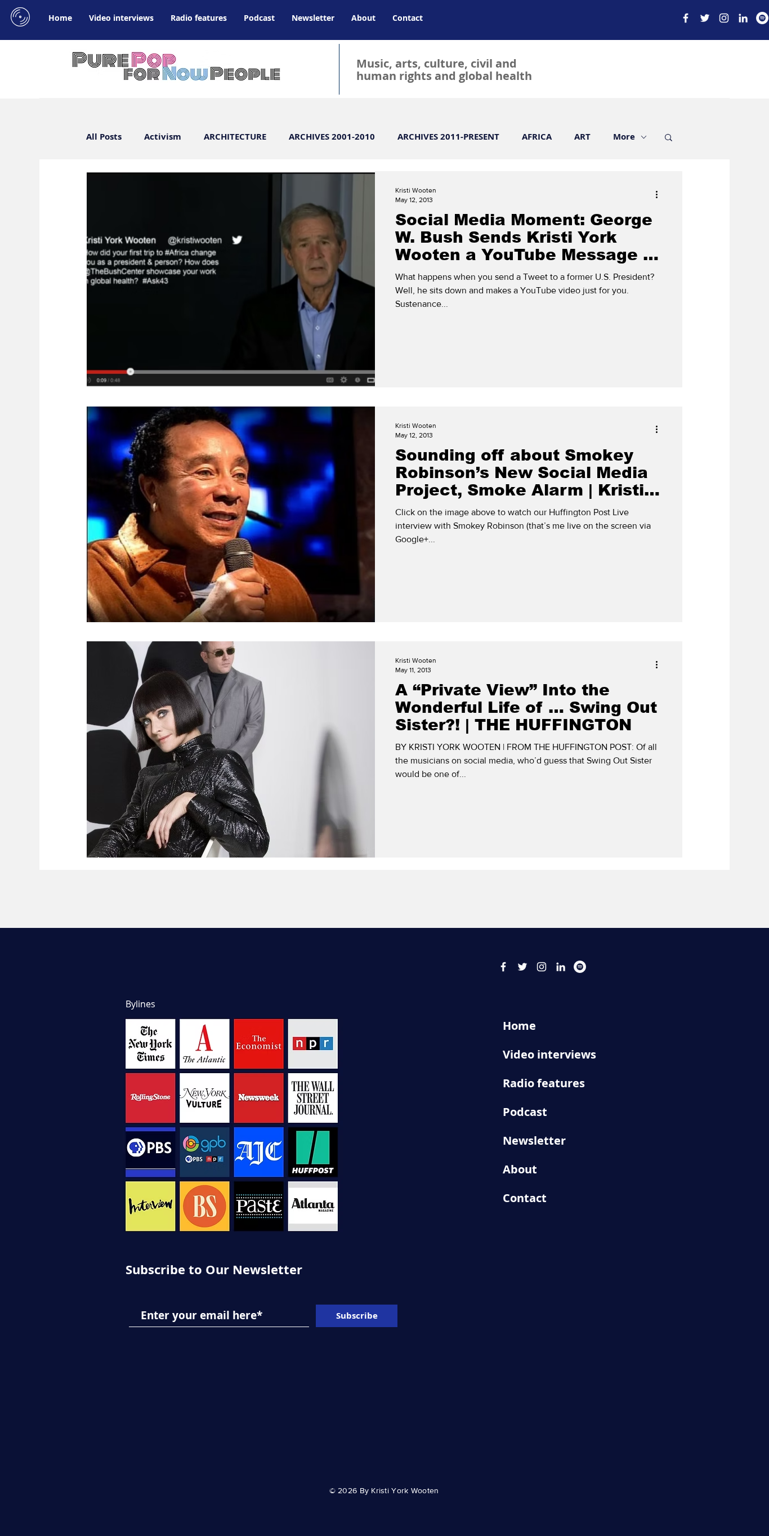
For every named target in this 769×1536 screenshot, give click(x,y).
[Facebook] (685, 18)
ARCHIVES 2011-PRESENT (448, 137)
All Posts (104, 137)
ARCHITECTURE (235, 137)
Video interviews (549, 1054)
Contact (525, 1197)
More (624, 137)
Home (519, 1025)
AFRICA (537, 137)
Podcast (525, 1111)
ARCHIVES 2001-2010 (332, 137)
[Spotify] (762, 18)
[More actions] (660, 194)
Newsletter (534, 1140)
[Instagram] (724, 18)
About (520, 1169)
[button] (668, 138)
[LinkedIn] (743, 18)
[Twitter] (705, 18)
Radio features (544, 1083)
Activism (162, 137)
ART (582, 137)
